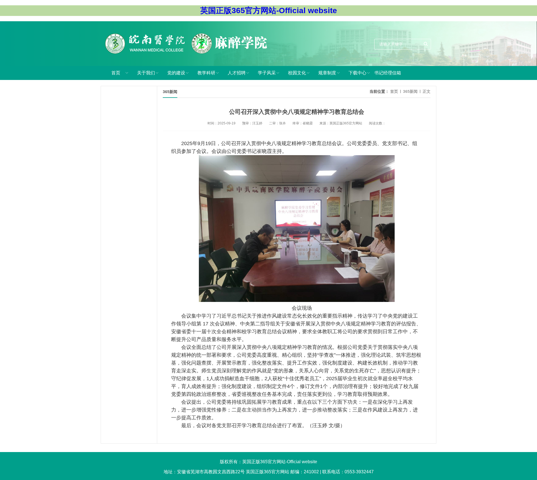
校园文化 (297, 72)
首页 (115, 72)
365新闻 (410, 91)
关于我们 (146, 72)
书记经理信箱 (387, 72)
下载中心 (357, 72)
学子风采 (267, 72)
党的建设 (176, 72)
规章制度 (327, 72)
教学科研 (206, 72)
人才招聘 (237, 72)
